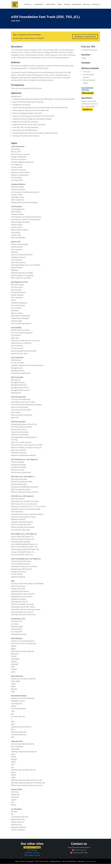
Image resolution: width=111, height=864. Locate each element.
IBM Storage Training (32, 855)
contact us (87, 109)
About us (86, 4)
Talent (59, 4)
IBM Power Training (32, 853)
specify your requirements (85, 36)
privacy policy (91, 861)
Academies (38, 4)
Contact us (96, 4)
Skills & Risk (50, 4)
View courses (88, 93)
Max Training (32, 850)
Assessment (76, 4)
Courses (27, 4)
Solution (67, 4)
